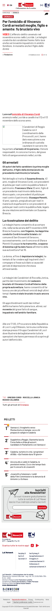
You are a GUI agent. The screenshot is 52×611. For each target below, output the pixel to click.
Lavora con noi (38, 602)
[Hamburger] (4, 5)
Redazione (6, 599)
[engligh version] (8, 5)
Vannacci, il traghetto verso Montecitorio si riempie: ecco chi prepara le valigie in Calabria (25, 430)
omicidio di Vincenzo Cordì (26, 114)
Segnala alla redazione (19, 599)
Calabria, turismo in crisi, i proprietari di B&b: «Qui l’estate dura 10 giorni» (27, 453)
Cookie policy (39, 599)
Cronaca (16, 13)
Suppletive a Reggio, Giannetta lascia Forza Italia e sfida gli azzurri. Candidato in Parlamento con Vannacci (27, 442)
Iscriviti (42, 507)
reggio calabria (11, 400)
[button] (46, 14)
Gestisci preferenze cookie (22, 602)
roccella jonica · (32, 397)
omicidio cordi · (14, 397)
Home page (6, 13)
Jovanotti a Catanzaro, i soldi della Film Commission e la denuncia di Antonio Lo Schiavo (27, 476)
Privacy (30, 599)
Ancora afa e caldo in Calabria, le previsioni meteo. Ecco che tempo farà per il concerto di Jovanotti (27, 464)
